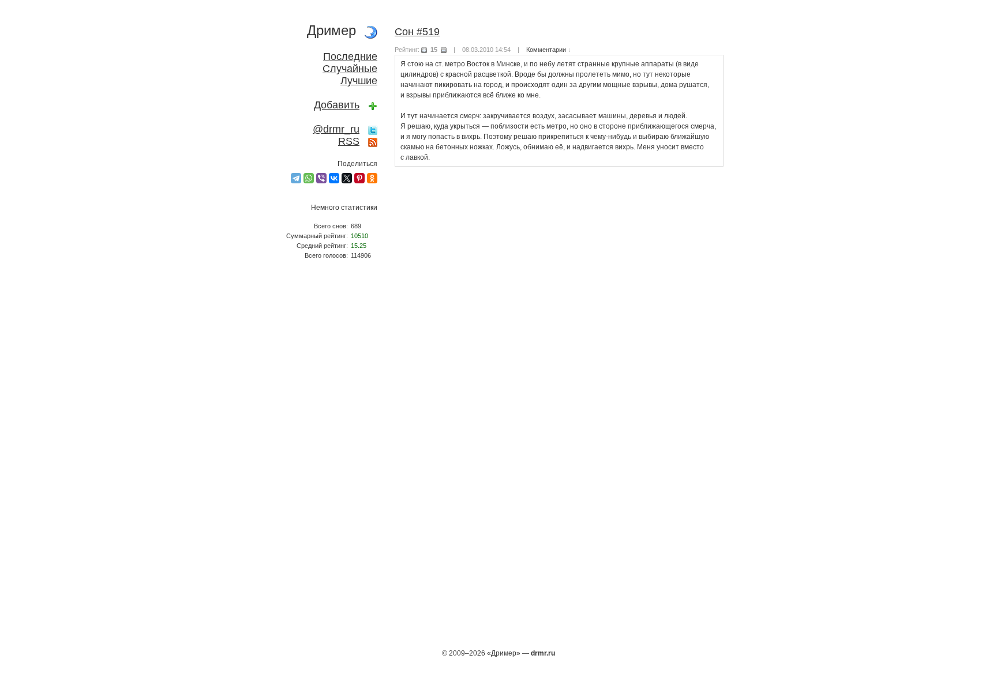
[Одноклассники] (372, 178)
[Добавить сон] (372, 105)
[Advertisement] (325, 459)
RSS (348, 141)
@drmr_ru (336, 129)
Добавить (336, 105)
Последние (350, 56)
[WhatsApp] (308, 178)
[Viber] (321, 178)
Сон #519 (417, 31)
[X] (347, 178)
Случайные (350, 68)
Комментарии (546, 49)
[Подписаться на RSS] (372, 141)
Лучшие (358, 80)
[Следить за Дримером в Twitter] (372, 129)
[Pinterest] (359, 178)
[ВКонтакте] (334, 178)
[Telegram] (296, 178)
